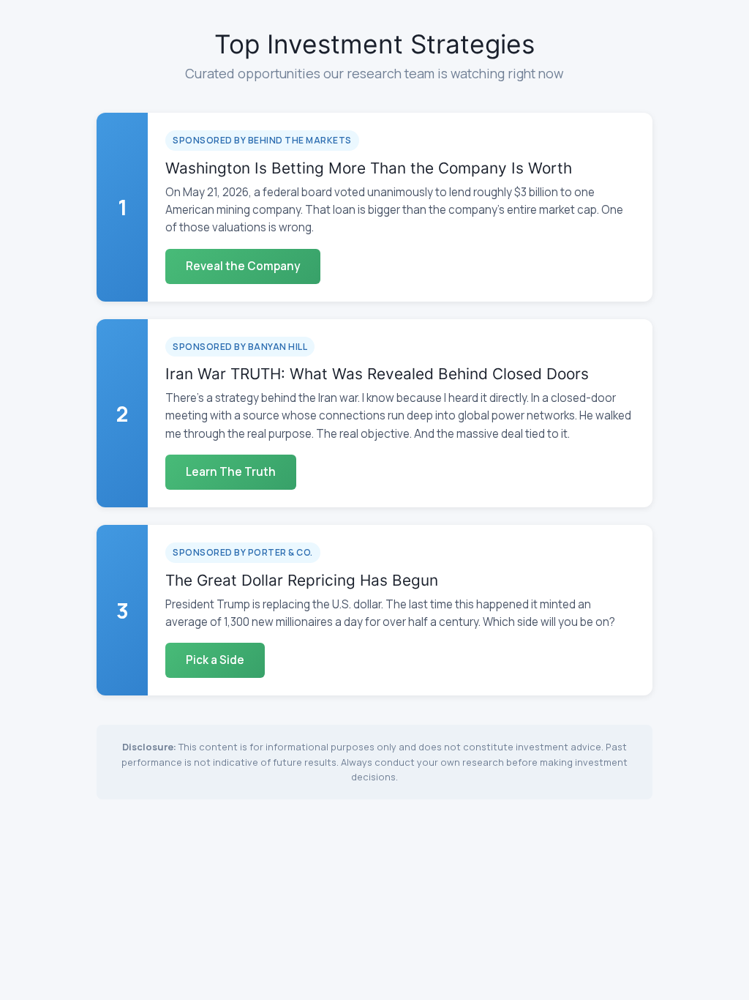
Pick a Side (215, 660)
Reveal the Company (243, 266)
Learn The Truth (231, 472)
